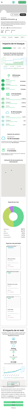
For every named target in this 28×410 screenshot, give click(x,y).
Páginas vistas (13, 342)
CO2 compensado (13, 348)
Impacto (17, 37)
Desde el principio (7, 48)
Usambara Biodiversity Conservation (10, 80)
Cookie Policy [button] (11, 396)
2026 (15, 48)
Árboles (4, 37)
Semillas (10, 37)
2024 (24, 48)
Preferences (13, 407)
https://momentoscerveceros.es (15, 28)
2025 (19, 48)
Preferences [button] (17, 397)
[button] (11, 170)
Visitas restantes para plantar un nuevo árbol (13, 362)
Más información (15, 142)
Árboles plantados (13, 355)
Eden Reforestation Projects (11, 85)
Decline (13, 405)
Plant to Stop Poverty (10, 89)
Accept (13, 402)
